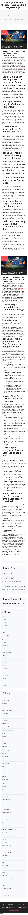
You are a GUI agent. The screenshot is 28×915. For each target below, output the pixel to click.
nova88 (4, 776)
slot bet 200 (5, 822)
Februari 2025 (5, 675)
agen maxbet (21, 45)
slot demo (4, 832)
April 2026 (4, 629)
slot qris (4, 859)
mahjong (4, 753)
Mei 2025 (4, 665)
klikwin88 (4, 746)
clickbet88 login (6, 723)
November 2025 (6, 645)
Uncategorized (12, 45)
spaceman (4, 875)
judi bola (4, 46)
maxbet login (20, 46)
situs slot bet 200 (6, 812)
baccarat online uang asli (8, 707)
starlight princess (6, 888)
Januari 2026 (5, 639)
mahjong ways (5, 759)
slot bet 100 (5, 819)
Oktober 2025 (5, 649)
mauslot (4, 766)
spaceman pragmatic (7, 878)
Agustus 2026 (5, 616)
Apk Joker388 (5, 697)
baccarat (4, 703)
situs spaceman (6, 816)
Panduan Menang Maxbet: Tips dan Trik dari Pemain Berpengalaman (13, 53)
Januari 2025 (5, 678)
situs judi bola (17, 47)
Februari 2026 (5, 635)
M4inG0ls (5, 45)
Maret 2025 (5, 672)
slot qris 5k (5, 862)
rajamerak (4, 783)
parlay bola (5, 779)
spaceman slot (5, 882)
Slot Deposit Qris (6, 845)
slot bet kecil (5, 826)
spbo (3, 885)
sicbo (3, 802)
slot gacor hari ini (6, 852)
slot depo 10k (5, 839)
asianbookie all (5, 700)
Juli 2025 (4, 658)
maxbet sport (11, 47)
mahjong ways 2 (6, 763)
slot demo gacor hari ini (8, 835)
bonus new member (7, 710)
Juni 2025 (4, 662)
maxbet (8, 46)
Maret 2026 (5, 632)
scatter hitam (5, 796)
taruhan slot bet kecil (7, 892)
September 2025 (6, 652)
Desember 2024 (6, 682)
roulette (4, 786)
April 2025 (4, 668)
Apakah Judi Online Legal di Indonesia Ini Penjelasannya (13, 5)
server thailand (6, 799)
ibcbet (3, 733)
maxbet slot (4, 47)
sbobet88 (4, 793)
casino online (5, 713)
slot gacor (4, 849)
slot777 (4, 872)
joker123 (4, 740)
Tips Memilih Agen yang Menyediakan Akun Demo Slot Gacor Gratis (12, 577)
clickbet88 (4, 720)
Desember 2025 (6, 642)
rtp (3, 789)
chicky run (4, 717)
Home (6, 19)
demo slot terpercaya (7, 730)
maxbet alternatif (14, 46)
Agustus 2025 (5, 655)
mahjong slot (5, 756)
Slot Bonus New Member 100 (9, 829)
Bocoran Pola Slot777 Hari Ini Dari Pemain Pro (13, 586)
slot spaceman (5, 865)
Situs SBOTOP (5, 809)
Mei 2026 (4, 625)
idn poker (4, 736)
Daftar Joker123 (6, 726)
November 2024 (6, 685)
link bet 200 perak (6, 750)
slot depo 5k (5, 842)
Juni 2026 (4, 622)
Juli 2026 (4, 619)
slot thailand (5, 868)
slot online (4, 855)
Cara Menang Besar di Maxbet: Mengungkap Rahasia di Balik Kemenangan (13, 279)
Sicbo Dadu (5, 806)
